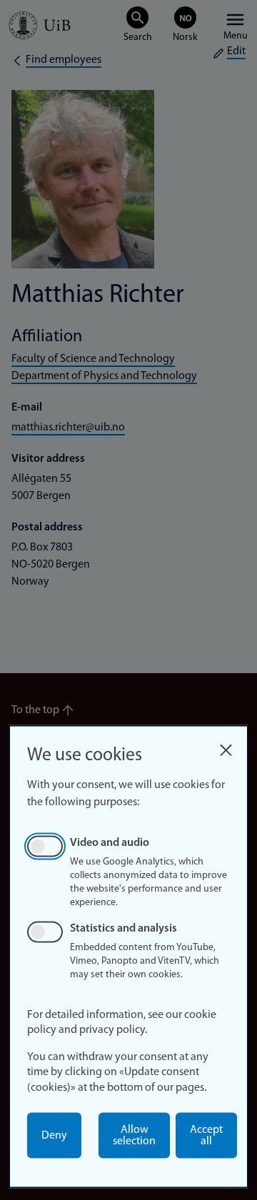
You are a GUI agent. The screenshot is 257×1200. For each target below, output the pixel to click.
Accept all (206, 1135)
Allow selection (134, 1135)
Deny (54, 1135)
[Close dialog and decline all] (225, 746)
